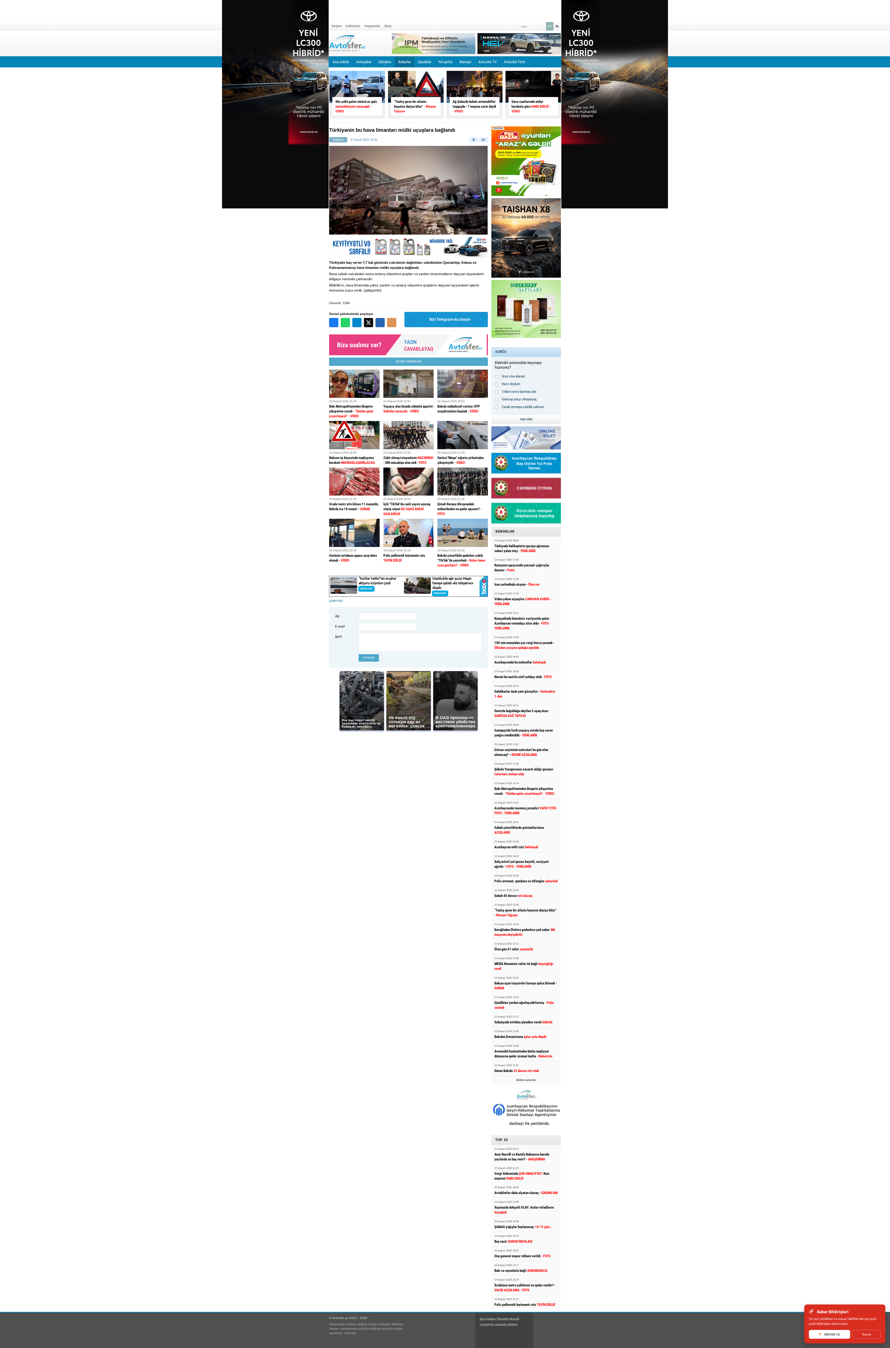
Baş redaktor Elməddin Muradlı (499, 1319)
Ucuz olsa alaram (513, 376)
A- (473, 139)
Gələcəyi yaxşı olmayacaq (519, 399)
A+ (484, 139)
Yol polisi (445, 62)
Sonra (866, 1334)
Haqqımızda (372, 26)
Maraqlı (465, 63)
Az (549, 26)
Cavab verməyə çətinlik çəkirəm (523, 407)
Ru (557, 26)
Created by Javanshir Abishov (499, 1324)
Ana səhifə (341, 62)
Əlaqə (387, 26)
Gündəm (384, 63)
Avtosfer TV (487, 62)
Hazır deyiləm (511, 384)
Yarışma (336, 26)
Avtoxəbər (364, 63)
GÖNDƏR (368, 657)
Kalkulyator (353, 26)
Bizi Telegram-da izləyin (449, 319)
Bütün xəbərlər (526, 1080)
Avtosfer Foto (514, 62)
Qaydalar (424, 62)
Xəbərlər (404, 62)
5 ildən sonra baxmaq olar (519, 392)
